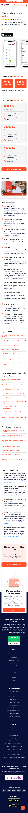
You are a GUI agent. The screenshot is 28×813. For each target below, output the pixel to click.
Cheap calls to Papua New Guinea (14, 710)
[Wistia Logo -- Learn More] (22, 194)
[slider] (12, 194)
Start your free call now (14, 169)
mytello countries (14, 663)
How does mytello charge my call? (10, 345)
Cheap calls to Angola (14, 708)
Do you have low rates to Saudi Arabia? (12, 417)
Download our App (18, 5)
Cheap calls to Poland (14, 697)
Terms (14, 655)
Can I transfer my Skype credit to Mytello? (10, 455)
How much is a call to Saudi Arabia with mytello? (12, 335)
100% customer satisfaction (14, 741)
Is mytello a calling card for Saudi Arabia (12, 393)
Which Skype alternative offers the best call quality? (12, 436)
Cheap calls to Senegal (14, 713)
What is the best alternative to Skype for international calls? (12, 431)
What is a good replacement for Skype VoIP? (12, 441)
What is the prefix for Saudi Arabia (10, 389)
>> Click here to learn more (14, 496)
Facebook (14, 675)
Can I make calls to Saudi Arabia (10, 397)
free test (14, 730)
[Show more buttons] (25, 194)
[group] (9, 53)
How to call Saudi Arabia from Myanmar (12, 340)
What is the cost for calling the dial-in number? (11, 354)
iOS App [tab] (3, 29)
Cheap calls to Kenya (14, 699)
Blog (14, 668)
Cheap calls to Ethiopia (14, 702)
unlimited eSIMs (17, 771)
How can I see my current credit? (10, 359)
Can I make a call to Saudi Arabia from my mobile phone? (12, 407)
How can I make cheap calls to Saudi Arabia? (11, 379)
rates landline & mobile (14, 727)
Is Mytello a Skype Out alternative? (11, 446)
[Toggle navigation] (2, 5)
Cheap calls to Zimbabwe (14, 705)
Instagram (14, 677)
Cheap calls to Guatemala (14, 716)
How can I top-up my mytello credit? (11, 349)
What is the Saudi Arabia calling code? (12, 384)
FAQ (14, 732)
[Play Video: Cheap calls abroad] (14, 187)
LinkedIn (14, 680)
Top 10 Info (14, 738)
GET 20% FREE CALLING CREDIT (14, 1)
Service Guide (14, 666)
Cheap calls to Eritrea (14, 719)
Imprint (14, 652)
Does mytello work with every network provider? (11, 363)
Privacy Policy (14, 657)
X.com (14, 683)
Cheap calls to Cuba (14, 694)
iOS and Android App (14, 735)
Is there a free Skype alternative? (10, 450)
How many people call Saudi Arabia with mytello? (12, 402)
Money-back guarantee (14, 660)
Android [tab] (8, 29)
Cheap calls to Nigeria (14, 691)
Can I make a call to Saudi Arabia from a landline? (12, 412)
